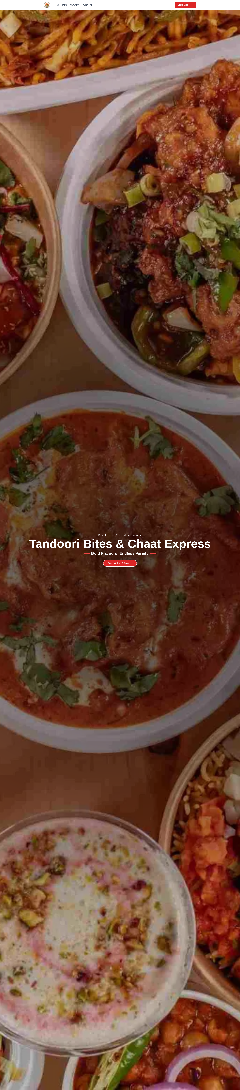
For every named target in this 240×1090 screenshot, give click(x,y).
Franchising (87, 5)
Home (56, 5)
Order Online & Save (120, 563)
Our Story (74, 5)
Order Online (185, 5)
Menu (64, 5)
